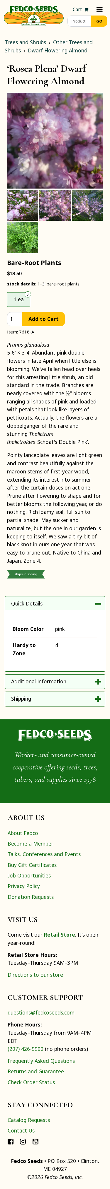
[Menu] (99, 10)
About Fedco (23, 832)
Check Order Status (31, 1082)
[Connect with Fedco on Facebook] (10, 1141)
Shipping (21, 698)
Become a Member (30, 843)
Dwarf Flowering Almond (57, 50)
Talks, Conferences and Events (44, 854)
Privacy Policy (24, 885)
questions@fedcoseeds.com (41, 1012)
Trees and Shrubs (25, 42)
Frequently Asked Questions (41, 1060)
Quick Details (27, 603)
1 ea (18, 299)
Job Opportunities (29, 875)
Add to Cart (43, 318)
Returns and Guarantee (36, 1071)
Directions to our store (35, 974)
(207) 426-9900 (25, 1048)
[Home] (33, 15)
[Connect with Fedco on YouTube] (35, 1141)
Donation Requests (31, 896)
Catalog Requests (29, 1119)
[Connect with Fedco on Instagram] (23, 1141)
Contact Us (21, 1130)
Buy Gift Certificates (32, 864)
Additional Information (38, 681)
